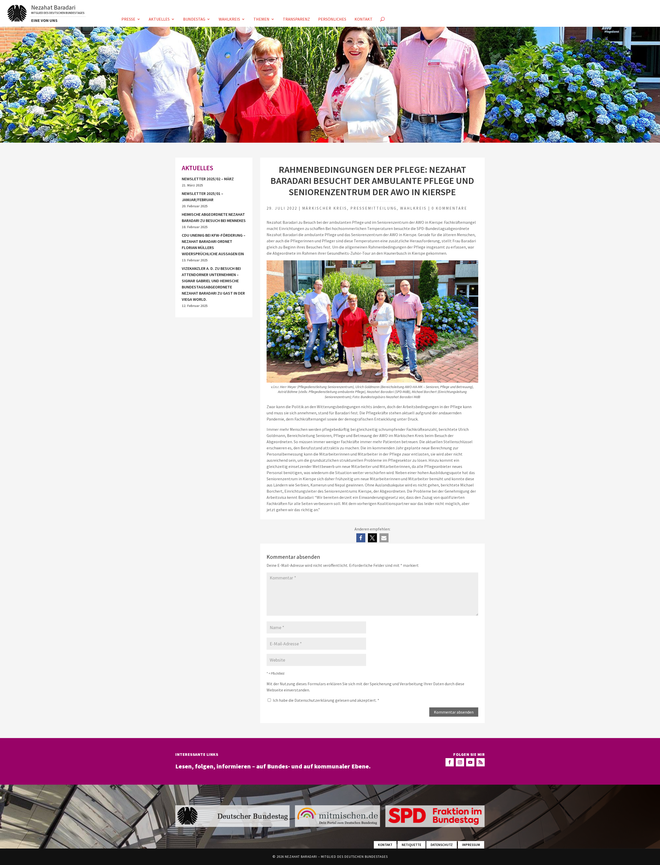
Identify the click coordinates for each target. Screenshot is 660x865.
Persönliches (332, 19)
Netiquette (411, 845)
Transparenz (296, 19)
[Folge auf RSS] (480, 762)
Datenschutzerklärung (314, 700)
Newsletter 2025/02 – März (208, 178)
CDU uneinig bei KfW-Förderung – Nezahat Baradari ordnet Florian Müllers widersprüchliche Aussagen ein (213, 244)
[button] (360, 537)
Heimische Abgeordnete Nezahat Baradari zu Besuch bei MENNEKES (214, 217)
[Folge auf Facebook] (450, 762)
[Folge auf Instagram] (460, 762)
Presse (128, 19)
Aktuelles (159, 19)
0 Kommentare (449, 208)
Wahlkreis (229, 19)
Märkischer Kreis (324, 208)
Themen (261, 19)
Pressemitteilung (373, 208)
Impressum (471, 845)
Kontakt (363, 19)
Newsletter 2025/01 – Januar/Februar (202, 196)
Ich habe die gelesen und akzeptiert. (326, 700)
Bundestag (194, 19)
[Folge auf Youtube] (470, 762)
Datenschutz (442, 845)
